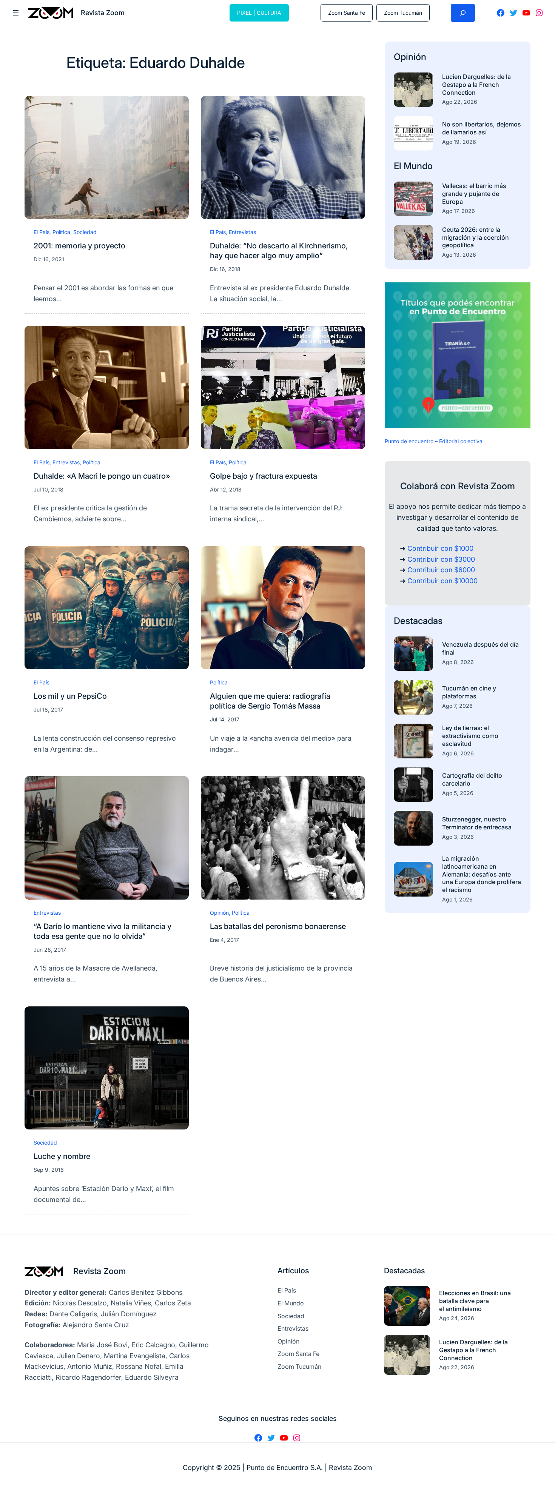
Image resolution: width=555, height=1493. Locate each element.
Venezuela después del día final (480, 648)
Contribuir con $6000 (441, 570)
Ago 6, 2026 (458, 753)
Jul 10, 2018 (48, 489)
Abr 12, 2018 (226, 489)
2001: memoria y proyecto (79, 245)
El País (41, 232)
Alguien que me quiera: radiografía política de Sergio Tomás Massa (270, 701)
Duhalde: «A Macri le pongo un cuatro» (102, 476)
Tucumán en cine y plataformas (469, 692)
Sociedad (85, 232)
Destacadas (418, 620)
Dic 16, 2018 (225, 269)
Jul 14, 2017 (224, 719)
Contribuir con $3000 (441, 559)
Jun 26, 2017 (50, 949)
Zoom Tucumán (403, 12)
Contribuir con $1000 (440, 548)
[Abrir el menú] (15, 12)
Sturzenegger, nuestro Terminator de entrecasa (477, 823)
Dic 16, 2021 (49, 259)
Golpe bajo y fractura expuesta (263, 476)
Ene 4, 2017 (224, 940)
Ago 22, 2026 (459, 102)
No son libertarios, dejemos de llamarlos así (481, 128)
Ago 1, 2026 (457, 899)
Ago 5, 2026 (457, 793)
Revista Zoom (99, 1271)
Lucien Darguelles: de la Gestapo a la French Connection (476, 84)
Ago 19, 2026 (459, 142)
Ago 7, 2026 (457, 706)
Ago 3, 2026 (458, 837)
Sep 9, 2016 (49, 1169)
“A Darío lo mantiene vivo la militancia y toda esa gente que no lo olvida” (102, 931)
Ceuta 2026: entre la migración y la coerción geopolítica (475, 237)
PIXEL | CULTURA (259, 12)
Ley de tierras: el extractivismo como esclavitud (470, 735)
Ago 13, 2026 (459, 254)
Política (61, 232)
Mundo (418, 165)
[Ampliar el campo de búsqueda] (463, 13)
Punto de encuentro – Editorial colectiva (434, 441)
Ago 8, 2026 (458, 662)
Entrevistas (242, 232)
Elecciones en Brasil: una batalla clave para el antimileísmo (475, 1301)
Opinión (219, 912)
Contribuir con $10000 (442, 581)
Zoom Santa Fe (346, 12)
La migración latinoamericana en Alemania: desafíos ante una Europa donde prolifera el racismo (481, 874)
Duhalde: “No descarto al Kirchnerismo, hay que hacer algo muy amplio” (279, 250)
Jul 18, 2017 (48, 709)
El (399, 165)
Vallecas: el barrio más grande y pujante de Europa (474, 193)
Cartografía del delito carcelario (472, 779)
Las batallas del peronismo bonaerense (278, 926)
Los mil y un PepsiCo (70, 696)
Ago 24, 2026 (456, 1318)
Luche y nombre (62, 1156)
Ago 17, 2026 (458, 211)
